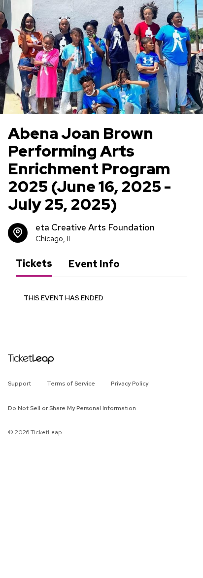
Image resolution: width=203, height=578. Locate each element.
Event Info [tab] (94, 263)
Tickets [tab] (34, 263)
